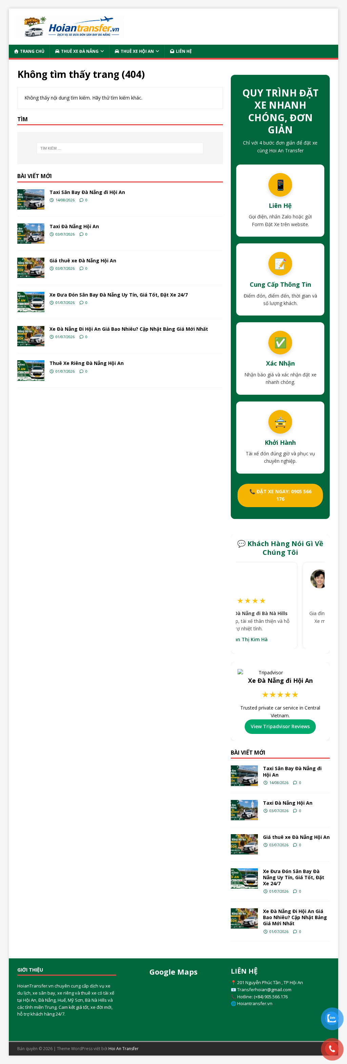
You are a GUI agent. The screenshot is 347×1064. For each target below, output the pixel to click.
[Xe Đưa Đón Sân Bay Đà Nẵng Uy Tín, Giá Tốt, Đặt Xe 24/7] (30, 302)
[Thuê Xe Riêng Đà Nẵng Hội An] (30, 370)
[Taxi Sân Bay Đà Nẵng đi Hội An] (30, 199)
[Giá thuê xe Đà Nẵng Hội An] (30, 268)
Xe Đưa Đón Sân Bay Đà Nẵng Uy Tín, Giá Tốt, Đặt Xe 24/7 (118, 294)
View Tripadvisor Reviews (280, 726)
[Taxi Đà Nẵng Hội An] (30, 233)
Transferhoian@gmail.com (264, 989)
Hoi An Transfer (123, 1048)
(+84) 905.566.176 (271, 997)
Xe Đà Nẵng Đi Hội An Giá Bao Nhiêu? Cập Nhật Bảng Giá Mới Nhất (128, 329)
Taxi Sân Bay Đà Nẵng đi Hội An (87, 192)
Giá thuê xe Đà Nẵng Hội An (82, 260)
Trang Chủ (31, 51)
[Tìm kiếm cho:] (120, 148)
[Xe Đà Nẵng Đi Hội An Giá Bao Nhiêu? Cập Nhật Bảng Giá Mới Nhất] (30, 336)
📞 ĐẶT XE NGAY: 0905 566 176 (280, 495)
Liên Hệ (183, 51)
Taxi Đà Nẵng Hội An (74, 226)
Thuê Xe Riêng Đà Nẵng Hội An (86, 363)
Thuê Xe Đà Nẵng (79, 51)
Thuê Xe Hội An (137, 51)
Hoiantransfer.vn (254, 1003)
